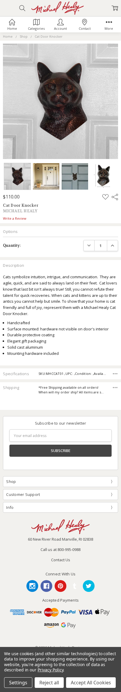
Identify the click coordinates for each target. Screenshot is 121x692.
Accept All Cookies (91, 682)
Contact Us (60, 559)
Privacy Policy (50, 670)
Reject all (49, 682)
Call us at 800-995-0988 (60, 549)
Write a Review (14, 219)
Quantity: (12, 245)
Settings (18, 682)
